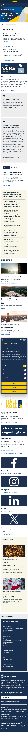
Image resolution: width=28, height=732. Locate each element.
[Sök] (21, 5)
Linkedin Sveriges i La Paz (8, 511)
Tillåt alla (14, 383)
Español (12, 9)
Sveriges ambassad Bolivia (8, 492)
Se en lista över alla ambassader (10, 701)
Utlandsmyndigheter (11, 24)
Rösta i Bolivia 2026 (6, 90)
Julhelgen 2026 (8, 597)
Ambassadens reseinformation (9, 283)
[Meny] (25, 5)
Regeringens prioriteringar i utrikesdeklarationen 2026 (13, 173)
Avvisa (14, 391)
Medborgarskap (5, 334)
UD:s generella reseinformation (10, 723)
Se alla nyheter (7, 185)
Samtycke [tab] (5, 343)
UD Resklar (4, 707)
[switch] (25, 370)
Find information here (8, 60)
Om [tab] (23, 343)
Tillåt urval (14, 387)
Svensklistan (5, 714)
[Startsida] (2, 24)
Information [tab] (14, 343)
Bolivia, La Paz (8, 29)
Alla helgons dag (9, 565)
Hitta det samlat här (8, 46)
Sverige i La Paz (5, 534)
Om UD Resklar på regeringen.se (10, 422)
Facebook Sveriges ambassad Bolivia (11, 473)
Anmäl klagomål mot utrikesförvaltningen (7, 449)
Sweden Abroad (14, 1)
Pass (2, 308)
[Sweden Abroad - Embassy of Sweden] (7, 4)
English (8, 9)
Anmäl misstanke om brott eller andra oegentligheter (11, 454)
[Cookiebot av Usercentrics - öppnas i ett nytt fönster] (21, 340)
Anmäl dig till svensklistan (8, 396)
